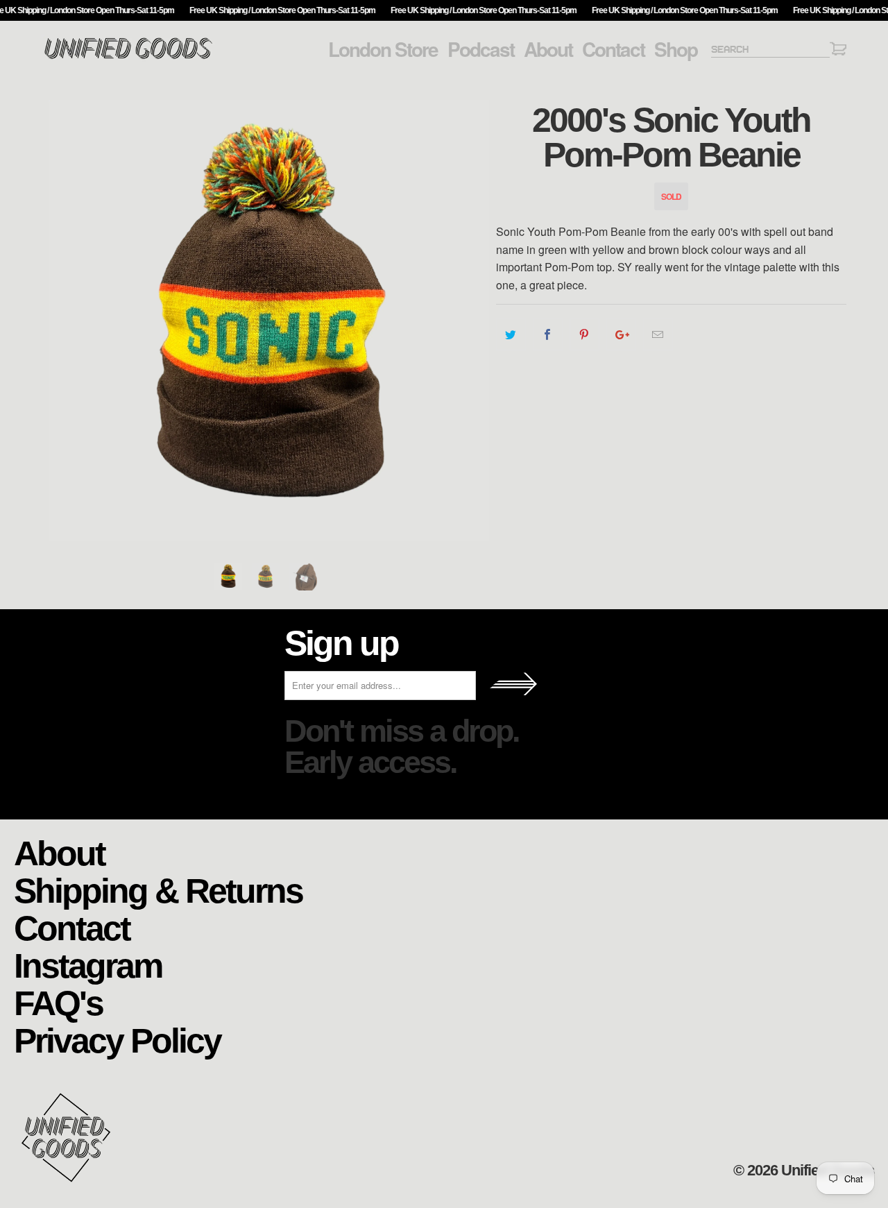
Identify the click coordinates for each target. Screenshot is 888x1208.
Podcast (480, 49)
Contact (613, 49)
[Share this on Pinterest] (584, 334)
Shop (675, 49)
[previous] (66, 320)
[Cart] (838, 51)
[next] (472, 320)
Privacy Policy (117, 1039)
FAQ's (58, 1002)
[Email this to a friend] (658, 334)
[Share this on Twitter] (511, 334)
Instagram (88, 964)
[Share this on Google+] (621, 334)
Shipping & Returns (158, 889)
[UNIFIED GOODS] (128, 57)
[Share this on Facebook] (548, 334)
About (548, 49)
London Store (383, 49)
